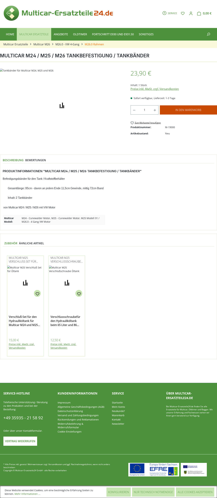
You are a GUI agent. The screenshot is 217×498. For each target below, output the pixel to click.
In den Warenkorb (188, 110)
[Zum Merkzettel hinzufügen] (37, 293)
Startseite (117, 402)
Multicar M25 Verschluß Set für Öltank (22, 260)
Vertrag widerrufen (20, 441)
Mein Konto (118, 406)
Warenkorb (118, 415)
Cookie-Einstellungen (70, 431)
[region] (108, 303)
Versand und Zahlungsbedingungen (78, 415)
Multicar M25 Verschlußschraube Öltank (66, 260)
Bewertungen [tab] (35, 160)
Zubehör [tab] (10, 243)
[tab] (13, 160)
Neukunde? (118, 411)
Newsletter (118, 423)
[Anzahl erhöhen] (155, 110)
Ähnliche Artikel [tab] (31, 243)
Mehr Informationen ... (27, 493)
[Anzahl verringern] (134, 110)
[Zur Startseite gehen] (59, 12)
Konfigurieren (118, 492)
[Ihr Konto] (191, 13)
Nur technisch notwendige (153, 492)
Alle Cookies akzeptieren (195, 492)
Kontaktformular (32, 430)
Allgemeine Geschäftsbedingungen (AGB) (81, 406)
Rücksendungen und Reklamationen (78, 419)
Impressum (64, 402)
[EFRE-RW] (194, 469)
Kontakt (116, 419)
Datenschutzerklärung (70, 411)
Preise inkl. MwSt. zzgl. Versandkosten (155, 89)
